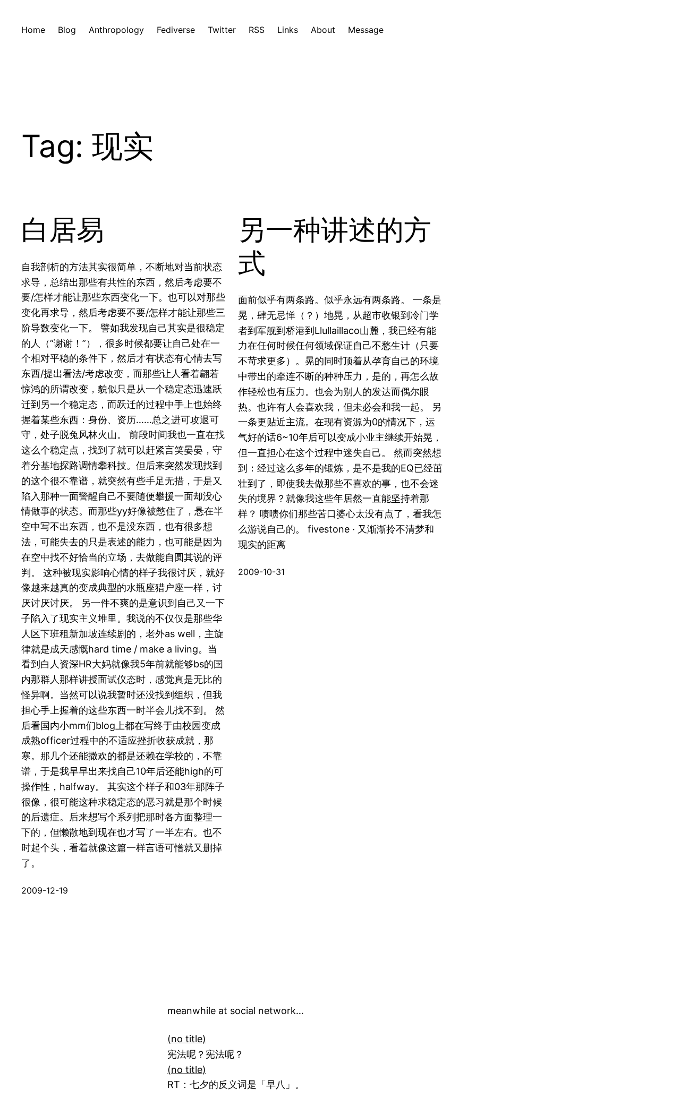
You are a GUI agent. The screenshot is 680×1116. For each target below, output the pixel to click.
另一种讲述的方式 (334, 246)
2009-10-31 (261, 571)
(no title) (186, 1038)
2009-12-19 (44, 890)
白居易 (62, 229)
